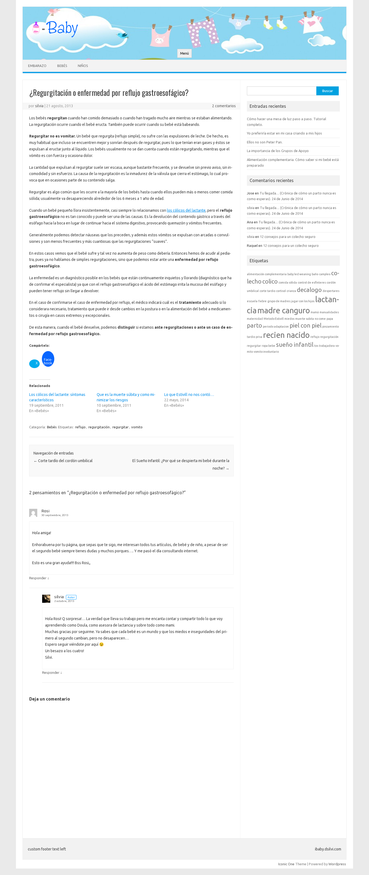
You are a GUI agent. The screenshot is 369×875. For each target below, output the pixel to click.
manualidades (329, 312)
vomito (137, 427)
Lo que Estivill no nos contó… (189, 394)
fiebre (262, 301)
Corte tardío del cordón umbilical (63, 461)
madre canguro (283, 310)
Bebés (62, 66)
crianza (291, 290)
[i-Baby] (55, 40)
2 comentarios (224, 106)
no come (320, 318)
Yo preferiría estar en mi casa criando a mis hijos (284, 133)
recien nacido (286, 335)
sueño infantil (294, 344)
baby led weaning (299, 274)
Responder (37, 578)
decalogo (309, 290)
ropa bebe (268, 345)
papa (330, 318)
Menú (184, 53)
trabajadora (327, 345)
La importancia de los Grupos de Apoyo (278, 151)
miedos (289, 318)
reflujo (80, 427)
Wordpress (337, 864)
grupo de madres (278, 301)
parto (254, 325)
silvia (39, 106)
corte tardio (267, 290)
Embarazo (37, 66)
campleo (324, 274)
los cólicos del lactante (186, 210)
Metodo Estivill (274, 318)
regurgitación (99, 427)
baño (315, 274)
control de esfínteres (312, 282)
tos (316, 345)
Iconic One (286, 864)
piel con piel (305, 325)
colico (270, 281)
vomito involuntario (266, 351)
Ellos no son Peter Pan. (265, 142)
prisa (259, 336)
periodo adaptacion (276, 326)
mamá (315, 312)
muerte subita (304, 318)
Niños (83, 66)
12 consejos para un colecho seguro (288, 236)
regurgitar (120, 427)
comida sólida (288, 282)
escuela (252, 301)
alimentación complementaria (267, 274)
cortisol (281, 290)
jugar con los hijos (302, 301)
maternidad (255, 318)
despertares (331, 290)
